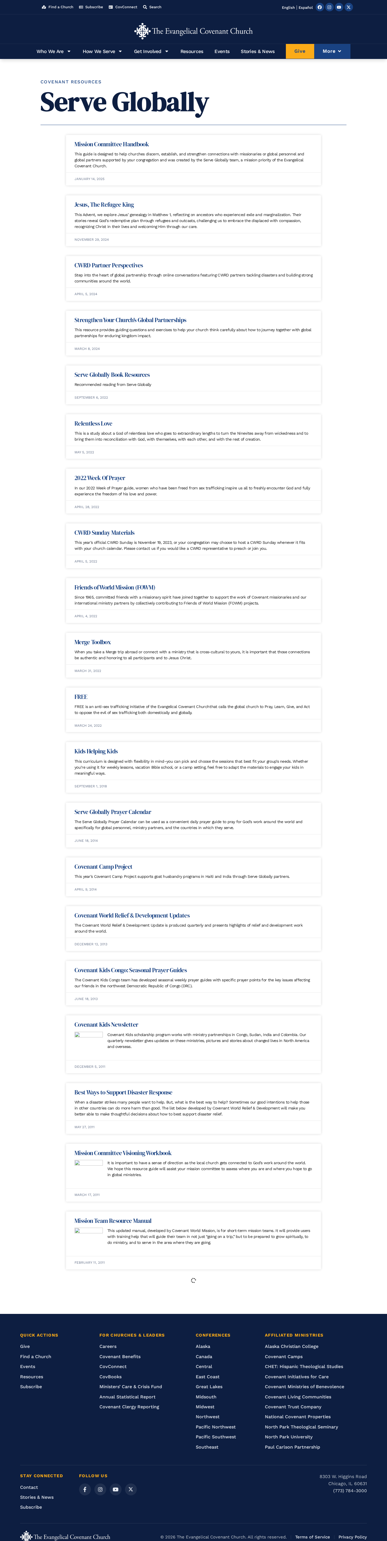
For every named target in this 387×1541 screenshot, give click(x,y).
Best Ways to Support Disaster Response (123, 1092)
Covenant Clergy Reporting (129, 1406)
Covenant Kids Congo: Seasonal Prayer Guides (131, 970)
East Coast (208, 1376)
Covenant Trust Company (293, 1406)
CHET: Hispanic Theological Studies (304, 1366)
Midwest (205, 1406)
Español (306, 7)
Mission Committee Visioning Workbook (123, 1153)
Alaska (203, 1346)
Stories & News (258, 51)
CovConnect (113, 1366)
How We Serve (99, 51)
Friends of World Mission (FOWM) (115, 587)
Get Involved (147, 51)
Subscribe (31, 1386)
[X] (131, 1489)
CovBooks (110, 1376)
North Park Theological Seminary (301, 1427)
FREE (81, 697)
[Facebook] (320, 7)
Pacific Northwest (216, 1427)
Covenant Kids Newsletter (106, 1024)
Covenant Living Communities (298, 1397)
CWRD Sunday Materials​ (104, 533)
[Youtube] (339, 7)
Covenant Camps (284, 1356)
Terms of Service (312, 1537)
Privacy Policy (353, 1537)
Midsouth (206, 1397)
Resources (191, 51)
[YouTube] (116, 1489)
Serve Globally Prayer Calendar (113, 812)
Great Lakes (209, 1386)
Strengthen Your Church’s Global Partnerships (130, 320)
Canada (204, 1356)
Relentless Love (93, 423)
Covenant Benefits (120, 1356)
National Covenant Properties (298, 1416)
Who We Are (50, 51)
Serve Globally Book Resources (112, 375)
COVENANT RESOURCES (71, 81)
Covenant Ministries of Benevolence (304, 1386)
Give (25, 1346)
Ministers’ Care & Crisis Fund (130, 1386)
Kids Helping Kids (96, 751)
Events (221, 51)
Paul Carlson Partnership (292, 1447)
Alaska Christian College (291, 1346)
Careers (107, 1346)
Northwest (208, 1416)
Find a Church (35, 1356)
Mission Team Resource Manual (113, 1221)
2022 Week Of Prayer (100, 478)
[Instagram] (329, 7)
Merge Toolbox (93, 642)
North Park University (288, 1436)
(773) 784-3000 (350, 1490)
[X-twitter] (349, 7)
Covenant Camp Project (103, 867)
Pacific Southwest (216, 1436)
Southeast (207, 1447)
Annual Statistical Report (127, 1397)
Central (204, 1366)
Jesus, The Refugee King (104, 204)
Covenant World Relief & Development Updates (132, 915)
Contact (29, 1487)
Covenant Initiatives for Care (297, 1376)
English (288, 7)
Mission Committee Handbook (112, 144)
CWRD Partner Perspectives (109, 265)
